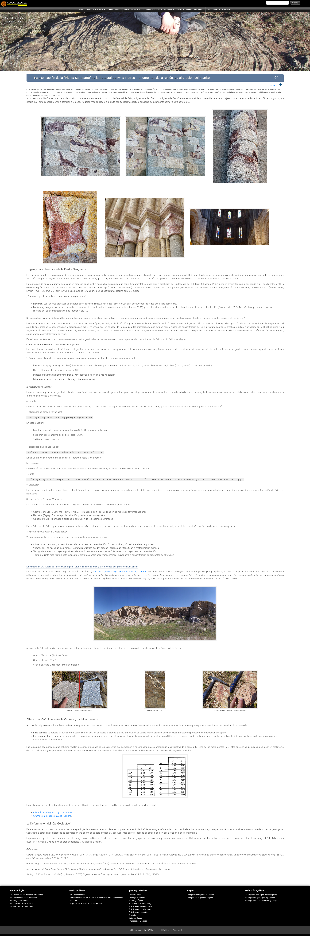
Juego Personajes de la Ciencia (201, 895)
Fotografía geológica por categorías (261, 895)
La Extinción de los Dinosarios (24, 898)
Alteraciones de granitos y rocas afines (52, 812)
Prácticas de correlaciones (140, 909)
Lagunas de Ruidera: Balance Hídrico (86, 903)
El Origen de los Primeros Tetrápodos (27, 895)
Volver (273, 85)
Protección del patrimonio (22, 906)
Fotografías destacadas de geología (261, 900)
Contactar (226, 9)
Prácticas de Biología (138, 921)
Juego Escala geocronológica (200, 898)
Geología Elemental (137, 898)
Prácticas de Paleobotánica (140, 906)
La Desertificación (77, 895)
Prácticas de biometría (138, 912)
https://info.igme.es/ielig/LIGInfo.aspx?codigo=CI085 (119, 571)
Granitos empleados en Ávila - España (52, 815)
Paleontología (135, 895)
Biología (132, 915)
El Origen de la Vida (19, 900)
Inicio (81, 9)
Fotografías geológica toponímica (260, 898)
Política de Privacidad (172, 930)
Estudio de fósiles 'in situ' (22, 903)
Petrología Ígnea (136, 900)
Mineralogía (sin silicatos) (140, 903)
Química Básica (135, 918)
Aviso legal (157, 930)
